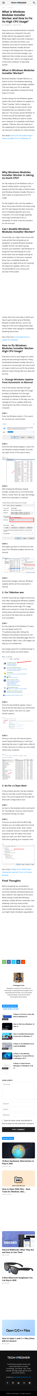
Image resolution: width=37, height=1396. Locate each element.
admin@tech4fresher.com (22, 1377)
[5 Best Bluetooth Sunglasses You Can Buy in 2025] (18, 1267)
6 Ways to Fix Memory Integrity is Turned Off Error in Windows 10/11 (23, 1056)
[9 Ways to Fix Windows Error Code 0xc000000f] (7, 1046)
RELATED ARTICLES (10, 1006)
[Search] (34, 3)
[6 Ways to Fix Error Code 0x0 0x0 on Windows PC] (7, 1016)
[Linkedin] (18, 962)
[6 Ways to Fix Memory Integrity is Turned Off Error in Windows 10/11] (7, 1055)
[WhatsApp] (4, 962)
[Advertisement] (18, 155)
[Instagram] (13, 1383)
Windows (10, 7)
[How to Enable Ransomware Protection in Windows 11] (7, 1036)
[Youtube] (30, 1383)
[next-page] (6, 1073)
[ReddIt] (23, 962)
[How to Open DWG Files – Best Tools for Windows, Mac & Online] (18, 1178)
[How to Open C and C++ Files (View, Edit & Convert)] (18, 1328)
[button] (3, 3)
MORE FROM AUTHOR (10, 1009)
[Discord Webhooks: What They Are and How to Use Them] (18, 1239)
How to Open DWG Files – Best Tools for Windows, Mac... (16, 1190)
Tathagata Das (8, 25)
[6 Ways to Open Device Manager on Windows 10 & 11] (7, 1065)
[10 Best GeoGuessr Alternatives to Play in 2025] (18, 1150)
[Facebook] (9, 962)
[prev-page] (3, 1073)
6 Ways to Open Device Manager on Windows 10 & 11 (23, 1065)
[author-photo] (18, 982)
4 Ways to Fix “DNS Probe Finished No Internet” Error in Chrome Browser (17, 872)
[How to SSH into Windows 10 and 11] (7, 1026)
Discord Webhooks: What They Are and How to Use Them (18, 1251)
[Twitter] (14, 962)
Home (4, 7)
